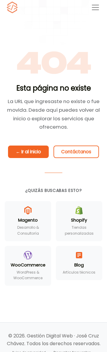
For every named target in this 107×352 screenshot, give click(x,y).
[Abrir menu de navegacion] (95, 7)
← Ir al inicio (28, 152)
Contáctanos (76, 152)
